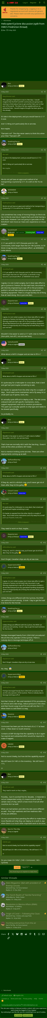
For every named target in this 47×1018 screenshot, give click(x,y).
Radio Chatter (20, 897)
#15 (44, 654)
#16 (44, 683)
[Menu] (3, 2)
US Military (18, 906)
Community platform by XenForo (20, 1005)
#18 (44, 753)
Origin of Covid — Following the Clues (23, 913)
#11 (44, 499)
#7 (45, 350)
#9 (45, 428)
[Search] (44, 2)
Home (41, 999)
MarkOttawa (10, 906)
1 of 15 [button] (17, 867)
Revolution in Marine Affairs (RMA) (21, 904)
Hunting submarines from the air (21, 923)
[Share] (41, 92)
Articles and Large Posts (24, 916)
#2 (45, 150)
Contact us (5, 999)
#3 (45, 198)
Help (35, 999)
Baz (4, 30)
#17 (44, 722)
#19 (44, 783)
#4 (45, 239)
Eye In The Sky (10, 925)
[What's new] (40, 2)
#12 (44, 543)
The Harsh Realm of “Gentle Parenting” (23, 895)
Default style (7, 995)
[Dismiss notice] (44, 9)
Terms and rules (16, 999)
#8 (45, 368)
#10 (44, 468)
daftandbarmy (10, 897)
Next (24, 867)
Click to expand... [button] (23, 173)
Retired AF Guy (10, 888)
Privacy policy (27, 999)
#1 (45, 92)
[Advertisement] (23, 56)
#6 (45, 309)
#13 (44, 573)
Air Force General (21, 888)
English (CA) (19, 995)
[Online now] (5, 194)
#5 (45, 264)
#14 (44, 617)
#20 (44, 837)
